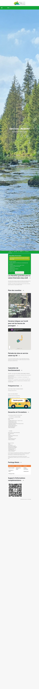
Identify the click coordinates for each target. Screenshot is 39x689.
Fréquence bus (12, 267)
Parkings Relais (12, 270)
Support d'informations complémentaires (16, 271)
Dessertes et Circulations (13, 268)
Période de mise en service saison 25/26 (16, 265)
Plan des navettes (12, 261)
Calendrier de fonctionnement (14, 266)
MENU (8, 7)
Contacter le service (19, 272)
